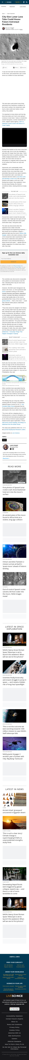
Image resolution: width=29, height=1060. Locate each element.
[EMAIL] (13, 449)
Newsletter (24, 67)
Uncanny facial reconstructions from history (20, 978)
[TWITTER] (11, 449)
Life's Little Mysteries (8, 965)
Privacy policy (14, 1027)
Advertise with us (14, 1033)
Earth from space (20, 965)
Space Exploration (11, 13)
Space (3, 13)
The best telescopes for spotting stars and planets (8, 989)
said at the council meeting (9, 422)
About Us (14, 1021)
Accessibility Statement (14, 1016)
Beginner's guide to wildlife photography (20, 987)
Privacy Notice (18, 267)
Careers (14, 1038)
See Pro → (18, 2)
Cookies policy (14, 1030)
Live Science (15, 433)
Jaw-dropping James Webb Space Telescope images (8, 975)
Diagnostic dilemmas (8, 966)
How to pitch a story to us (14, 1044)
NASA (3, 291)
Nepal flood (12, 6)
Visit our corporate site (17, 1004)
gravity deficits (6, 301)
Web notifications (14, 1036)
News (21, 29)
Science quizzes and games (8, 986)
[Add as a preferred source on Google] (14, 1009)
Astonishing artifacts (20, 966)
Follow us (16, 67)
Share (5, 67)
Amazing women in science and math (20, 975)
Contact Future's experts (14, 1019)
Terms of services (17, 265)
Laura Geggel (10, 28)
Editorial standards (14, 1041)
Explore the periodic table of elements (8, 978)
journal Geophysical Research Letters (14, 429)
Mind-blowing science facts (20, 989)
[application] (14, 137)
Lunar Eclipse (23, 6)
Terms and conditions (14, 1024)
